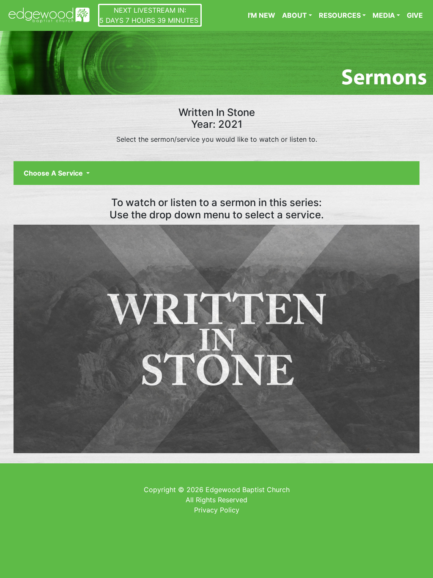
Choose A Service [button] (54, 173)
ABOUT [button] (294, 15)
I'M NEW (261, 15)
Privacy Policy (216, 510)
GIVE (415, 15)
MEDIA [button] (384, 15)
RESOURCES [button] (340, 15)
